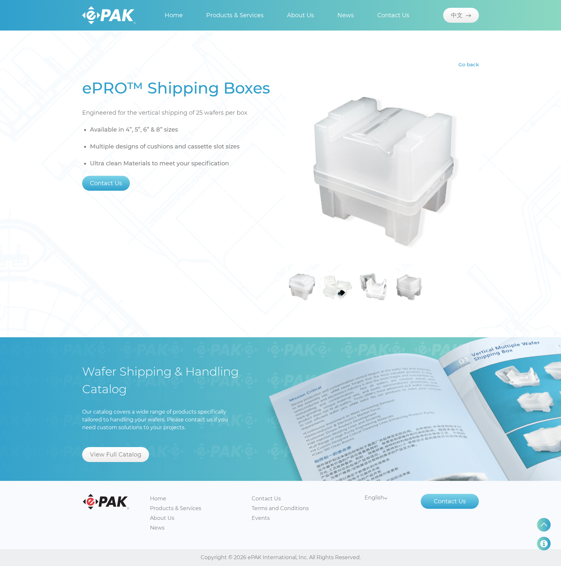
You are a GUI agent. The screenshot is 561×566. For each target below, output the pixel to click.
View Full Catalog (115, 454)
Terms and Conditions (280, 508)
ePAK (106, 501)
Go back (468, 64)
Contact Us (393, 15)
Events (261, 518)
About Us (300, 15)
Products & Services (235, 15)
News (345, 15)
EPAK (109, 15)
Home (174, 15)
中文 (458, 15)
